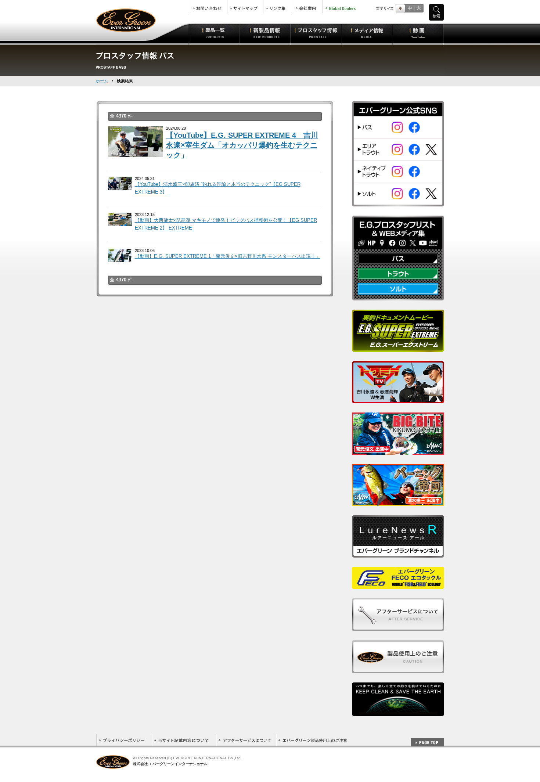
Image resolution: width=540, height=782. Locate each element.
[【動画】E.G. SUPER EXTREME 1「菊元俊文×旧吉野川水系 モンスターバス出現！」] (120, 257)
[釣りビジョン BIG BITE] (398, 450)
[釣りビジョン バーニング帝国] (398, 502)
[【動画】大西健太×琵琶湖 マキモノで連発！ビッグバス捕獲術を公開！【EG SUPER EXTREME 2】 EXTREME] (120, 222)
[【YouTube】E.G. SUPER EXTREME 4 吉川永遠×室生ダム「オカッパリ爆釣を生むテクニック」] (135, 153)
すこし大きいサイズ (409, 8)
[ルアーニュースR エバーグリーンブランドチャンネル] (398, 553)
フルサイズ (418, 8)
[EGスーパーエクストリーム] (398, 347)
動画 (418, 33)
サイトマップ (245, 6)
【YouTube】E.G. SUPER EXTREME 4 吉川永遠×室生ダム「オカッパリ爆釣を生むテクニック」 (242, 145)
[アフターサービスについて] (398, 627)
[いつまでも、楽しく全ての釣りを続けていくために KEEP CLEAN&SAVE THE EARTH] (398, 711)
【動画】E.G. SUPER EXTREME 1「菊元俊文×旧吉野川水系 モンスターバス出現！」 (227, 256)
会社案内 (308, 6)
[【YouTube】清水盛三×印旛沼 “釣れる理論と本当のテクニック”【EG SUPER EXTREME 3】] (120, 186)
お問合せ (208, 6)
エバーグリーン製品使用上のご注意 (312, 740)
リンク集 (278, 6)
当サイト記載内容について (184, 740)
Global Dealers (341, 6)
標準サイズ (400, 8)
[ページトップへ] (427, 738)
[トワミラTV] (398, 399)
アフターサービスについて (246, 740)
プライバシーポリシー (124, 740)
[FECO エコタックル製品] (398, 584)
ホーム (102, 81)
